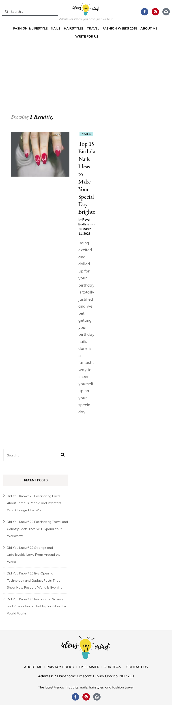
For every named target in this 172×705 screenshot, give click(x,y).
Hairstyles (74, 28)
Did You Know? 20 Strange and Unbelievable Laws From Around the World (33, 555)
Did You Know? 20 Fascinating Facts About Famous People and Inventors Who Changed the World (34, 503)
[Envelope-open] (166, 11)
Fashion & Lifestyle (30, 28)
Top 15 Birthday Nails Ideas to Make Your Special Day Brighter (88, 177)
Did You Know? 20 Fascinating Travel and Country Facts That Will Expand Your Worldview (37, 529)
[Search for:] (33, 455)
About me (148, 28)
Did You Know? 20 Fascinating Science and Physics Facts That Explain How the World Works (36, 606)
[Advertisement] (86, 80)
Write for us (86, 36)
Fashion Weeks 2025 (120, 28)
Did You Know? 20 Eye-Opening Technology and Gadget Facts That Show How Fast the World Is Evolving (34, 580)
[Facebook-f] (144, 11)
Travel (93, 28)
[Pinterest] (155, 11)
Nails (55, 28)
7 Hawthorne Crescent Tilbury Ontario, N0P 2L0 (94, 676)
